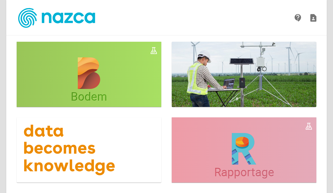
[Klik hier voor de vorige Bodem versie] (153, 50)
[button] (89, 74)
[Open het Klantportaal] (298, 18)
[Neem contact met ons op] (313, 18)
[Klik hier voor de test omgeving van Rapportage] (308, 126)
